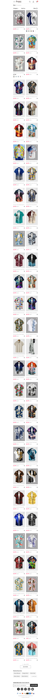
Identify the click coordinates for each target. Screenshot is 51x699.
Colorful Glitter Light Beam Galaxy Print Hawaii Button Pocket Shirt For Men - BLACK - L (19, 118)
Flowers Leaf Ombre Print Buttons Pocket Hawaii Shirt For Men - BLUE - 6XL (19, 528)
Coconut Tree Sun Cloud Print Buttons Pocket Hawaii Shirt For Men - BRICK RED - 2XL (19, 139)
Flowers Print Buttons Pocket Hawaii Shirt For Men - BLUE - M (19, 442)
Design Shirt (25, 673)
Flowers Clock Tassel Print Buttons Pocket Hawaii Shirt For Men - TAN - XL (32, 118)
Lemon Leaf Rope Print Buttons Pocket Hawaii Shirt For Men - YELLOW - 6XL (19, 161)
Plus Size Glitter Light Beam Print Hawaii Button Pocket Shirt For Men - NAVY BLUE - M (19, 615)
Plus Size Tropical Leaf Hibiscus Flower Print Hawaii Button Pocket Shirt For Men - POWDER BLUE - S (19, 247)
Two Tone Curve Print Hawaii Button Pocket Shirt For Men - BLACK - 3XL (32, 485)
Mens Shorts (25, 676)
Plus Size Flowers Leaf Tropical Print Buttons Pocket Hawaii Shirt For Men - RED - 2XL (19, 269)
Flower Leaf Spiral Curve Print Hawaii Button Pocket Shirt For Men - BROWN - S (19, 485)
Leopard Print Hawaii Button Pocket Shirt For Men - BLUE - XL (32, 204)
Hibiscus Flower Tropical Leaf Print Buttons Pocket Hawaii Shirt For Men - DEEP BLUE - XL (19, 420)
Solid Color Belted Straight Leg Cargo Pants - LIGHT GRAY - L (32, 355)
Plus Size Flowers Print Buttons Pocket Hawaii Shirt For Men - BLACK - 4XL (32, 269)
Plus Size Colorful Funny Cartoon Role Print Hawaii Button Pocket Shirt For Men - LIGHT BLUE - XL (19, 312)
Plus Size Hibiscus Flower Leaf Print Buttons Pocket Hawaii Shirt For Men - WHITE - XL (32, 334)
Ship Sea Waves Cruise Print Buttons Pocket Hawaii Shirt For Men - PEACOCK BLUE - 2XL (32, 463)
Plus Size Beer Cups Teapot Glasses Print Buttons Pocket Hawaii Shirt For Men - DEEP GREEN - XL (19, 334)
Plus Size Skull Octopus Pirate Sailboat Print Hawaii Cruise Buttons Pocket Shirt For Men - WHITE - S (19, 27)
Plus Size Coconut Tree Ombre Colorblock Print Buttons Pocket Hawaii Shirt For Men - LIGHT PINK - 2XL (32, 658)
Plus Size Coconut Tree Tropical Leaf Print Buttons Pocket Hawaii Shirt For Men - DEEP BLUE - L (32, 27)
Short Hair (32, 673)
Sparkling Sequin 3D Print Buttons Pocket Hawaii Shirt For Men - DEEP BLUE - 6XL (19, 183)
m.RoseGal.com (19, 2)
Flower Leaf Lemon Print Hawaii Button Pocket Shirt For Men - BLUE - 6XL (32, 183)
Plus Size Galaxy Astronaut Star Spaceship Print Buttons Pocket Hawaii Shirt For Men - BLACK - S (32, 312)
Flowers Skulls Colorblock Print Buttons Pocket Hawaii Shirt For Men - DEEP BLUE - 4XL (32, 161)
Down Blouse (17, 673)
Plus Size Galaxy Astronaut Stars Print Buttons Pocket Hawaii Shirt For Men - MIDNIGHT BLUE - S (19, 291)
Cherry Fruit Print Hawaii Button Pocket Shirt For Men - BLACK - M (19, 507)
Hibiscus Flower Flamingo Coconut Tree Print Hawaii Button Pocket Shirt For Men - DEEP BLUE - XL (32, 442)
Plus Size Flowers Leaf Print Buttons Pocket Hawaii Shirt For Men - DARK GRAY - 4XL (32, 247)
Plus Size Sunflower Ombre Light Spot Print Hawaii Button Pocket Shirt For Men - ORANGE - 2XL (32, 615)
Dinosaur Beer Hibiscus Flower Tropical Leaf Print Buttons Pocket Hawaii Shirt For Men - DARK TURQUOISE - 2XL (19, 399)
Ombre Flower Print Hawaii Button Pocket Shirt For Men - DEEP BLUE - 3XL (19, 96)
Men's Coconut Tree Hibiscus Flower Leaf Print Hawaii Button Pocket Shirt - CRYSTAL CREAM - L (19, 72)
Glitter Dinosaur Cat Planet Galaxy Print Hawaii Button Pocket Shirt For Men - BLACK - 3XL (32, 571)
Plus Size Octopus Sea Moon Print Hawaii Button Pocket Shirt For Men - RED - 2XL (19, 571)
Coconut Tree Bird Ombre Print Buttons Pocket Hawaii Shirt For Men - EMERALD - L (19, 226)
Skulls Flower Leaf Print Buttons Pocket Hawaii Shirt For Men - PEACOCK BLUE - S (32, 420)
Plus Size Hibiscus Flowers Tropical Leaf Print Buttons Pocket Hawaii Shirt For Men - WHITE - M (19, 636)
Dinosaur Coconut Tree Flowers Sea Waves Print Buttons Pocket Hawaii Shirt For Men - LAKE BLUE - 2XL (32, 139)
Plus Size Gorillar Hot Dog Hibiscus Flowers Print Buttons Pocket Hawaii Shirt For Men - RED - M (32, 593)
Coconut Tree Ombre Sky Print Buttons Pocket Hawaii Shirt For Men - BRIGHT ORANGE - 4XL (32, 377)
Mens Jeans (17, 676)
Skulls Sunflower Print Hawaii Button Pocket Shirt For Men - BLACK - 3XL (19, 463)
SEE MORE (25, 666)
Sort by (23, 8)
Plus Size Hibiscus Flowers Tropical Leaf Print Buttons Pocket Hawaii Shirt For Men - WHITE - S (19, 51)
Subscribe (34, 685)
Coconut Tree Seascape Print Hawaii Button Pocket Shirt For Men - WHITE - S (32, 399)
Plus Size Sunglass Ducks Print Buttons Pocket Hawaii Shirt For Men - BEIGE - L (19, 593)
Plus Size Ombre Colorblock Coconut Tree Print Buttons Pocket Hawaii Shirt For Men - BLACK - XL (19, 377)
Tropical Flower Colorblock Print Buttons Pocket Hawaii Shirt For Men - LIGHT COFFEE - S (32, 226)
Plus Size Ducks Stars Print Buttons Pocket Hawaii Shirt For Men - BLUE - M (19, 658)
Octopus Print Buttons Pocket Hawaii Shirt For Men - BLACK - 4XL (32, 96)
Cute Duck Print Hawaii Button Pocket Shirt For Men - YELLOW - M (32, 507)
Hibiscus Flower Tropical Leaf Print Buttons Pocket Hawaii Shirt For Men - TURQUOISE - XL (19, 550)
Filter (34, 8)
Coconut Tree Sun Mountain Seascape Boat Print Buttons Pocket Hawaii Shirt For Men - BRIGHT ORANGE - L (32, 72)
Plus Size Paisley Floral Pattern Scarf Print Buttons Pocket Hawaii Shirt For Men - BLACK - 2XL (32, 528)
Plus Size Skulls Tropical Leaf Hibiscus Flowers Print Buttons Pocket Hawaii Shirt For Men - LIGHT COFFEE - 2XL (32, 291)
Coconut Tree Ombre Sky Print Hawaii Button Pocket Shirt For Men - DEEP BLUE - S (19, 204)
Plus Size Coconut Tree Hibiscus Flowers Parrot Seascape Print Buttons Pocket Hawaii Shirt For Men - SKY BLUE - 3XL (32, 51)
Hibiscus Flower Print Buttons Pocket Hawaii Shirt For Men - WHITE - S (32, 550)
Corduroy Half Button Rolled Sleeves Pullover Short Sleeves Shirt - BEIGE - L (19, 355)
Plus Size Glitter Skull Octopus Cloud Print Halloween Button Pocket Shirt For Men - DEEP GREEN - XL (32, 636)
